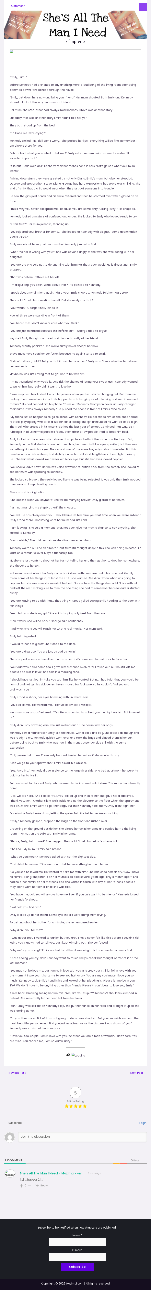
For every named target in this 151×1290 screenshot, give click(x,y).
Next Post (138, 1073)
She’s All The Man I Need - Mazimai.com (51, 1173)
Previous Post (15, 1073)
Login (142, 1123)
